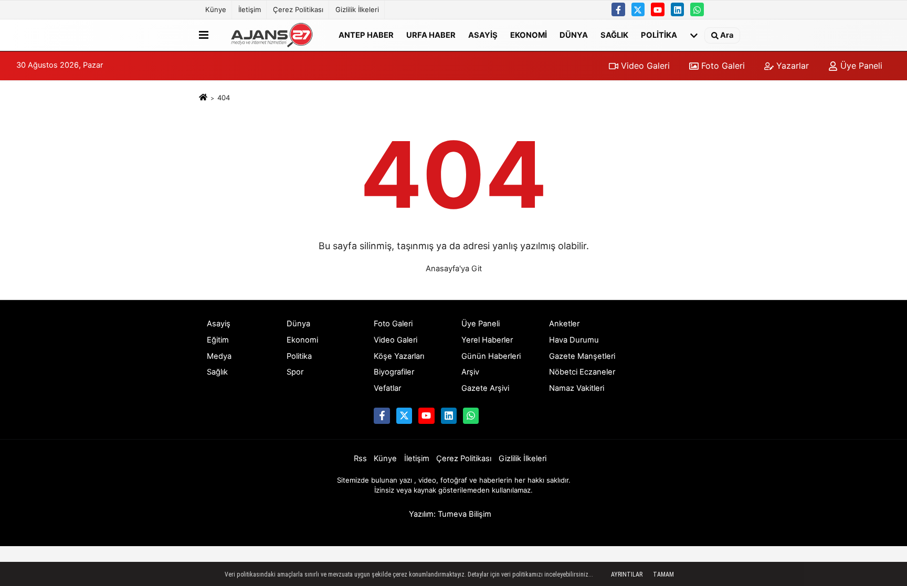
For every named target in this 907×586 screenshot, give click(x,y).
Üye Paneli (860, 65)
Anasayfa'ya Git (454, 268)
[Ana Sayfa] (203, 97)
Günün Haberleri (491, 356)
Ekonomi (528, 34)
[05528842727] (697, 9)
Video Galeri (644, 65)
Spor (295, 372)
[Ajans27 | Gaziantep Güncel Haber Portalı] (271, 35)
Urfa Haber (431, 34)
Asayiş (483, 34)
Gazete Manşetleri (582, 356)
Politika (659, 34)
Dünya (574, 34)
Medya (219, 356)
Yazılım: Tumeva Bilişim (450, 514)
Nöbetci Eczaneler (582, 372)
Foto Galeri (722, 65)
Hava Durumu (574, 340)
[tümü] (693, 35)
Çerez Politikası (298, 9)
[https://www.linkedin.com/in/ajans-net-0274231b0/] (677, 9)
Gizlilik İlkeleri (357, 9)
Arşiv (470, 372)
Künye (215, 9)
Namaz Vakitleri (576, 388)
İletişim (249, 9)
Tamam (663, 574)
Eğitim (218, 340)
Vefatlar (387, 388)
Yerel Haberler (487, 340)
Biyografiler (394, 372)
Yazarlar (791, 65)
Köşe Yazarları (399, 356)
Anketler (564, 323)
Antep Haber (366, 34)
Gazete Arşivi (485, 388)
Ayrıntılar (626, 574)
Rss (360, 458)
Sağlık (614, 34)
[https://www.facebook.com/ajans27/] (618, 9)
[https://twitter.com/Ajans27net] (638, 9)
